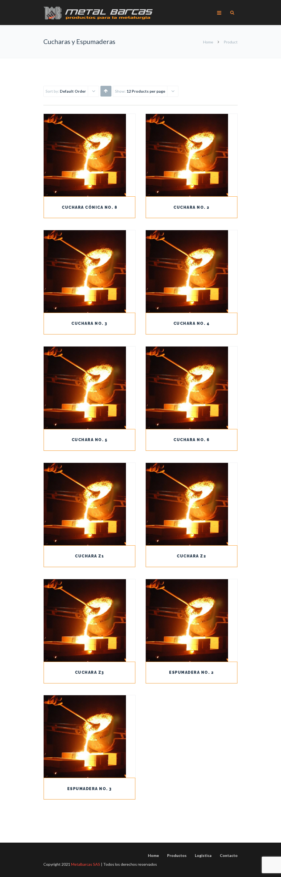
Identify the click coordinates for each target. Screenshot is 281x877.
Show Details (89, 183)
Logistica (203, 855)
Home (208, 42)
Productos (177, 855)
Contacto (229, 855)
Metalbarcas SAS (85, 864)
